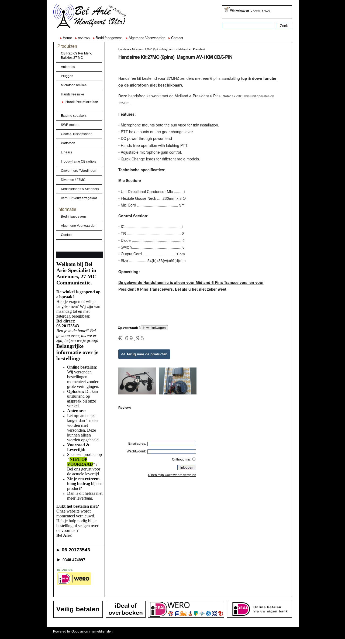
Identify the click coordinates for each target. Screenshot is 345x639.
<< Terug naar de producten (144, 354)
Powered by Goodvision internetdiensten (83, 631)
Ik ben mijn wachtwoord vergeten (172, 475)
